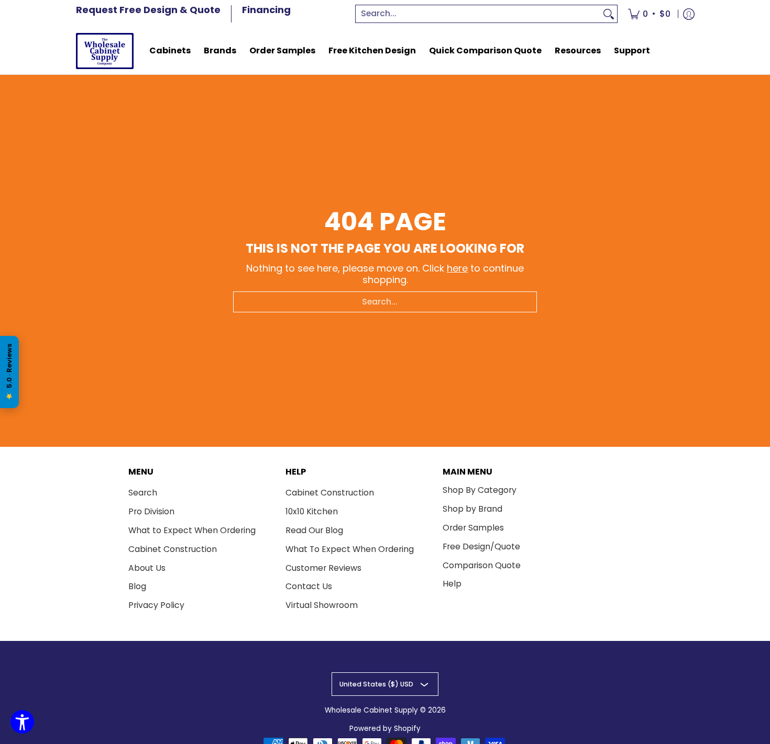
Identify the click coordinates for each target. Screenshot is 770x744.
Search (142, 493)
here (457, 268)
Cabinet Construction (172, 549)
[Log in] (688, 14)
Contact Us (308, 586)
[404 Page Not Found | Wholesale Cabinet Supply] (105, 51)
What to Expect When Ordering (192, 530)
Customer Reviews (323, 568)
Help (452, 584)
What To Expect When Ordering (349, 549)
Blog (137, 586)
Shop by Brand (472, 509)
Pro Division (151, 511)
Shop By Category (479, 490)
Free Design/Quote (481, 546)
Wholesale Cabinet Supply (371, 710)
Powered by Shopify (385, 729)
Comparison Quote (482, 565)
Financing (266, 9)
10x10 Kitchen (311, 511)
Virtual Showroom (321, 605)
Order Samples (473, 528)
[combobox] (478, 13)
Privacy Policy (156, 605)
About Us (147, 568)
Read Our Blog (314, 530)
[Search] (608, 13)
